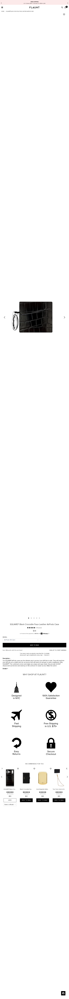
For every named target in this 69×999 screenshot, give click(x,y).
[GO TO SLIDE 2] (31, 618)
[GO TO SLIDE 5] (39, 618)
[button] (2, 7)
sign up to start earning (57, 650)
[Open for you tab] (63, 993)
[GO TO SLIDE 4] (36, 618)
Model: (5, 637)
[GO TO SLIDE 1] (28, 618)
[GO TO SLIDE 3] (34, 618)
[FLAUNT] (34, 7)
